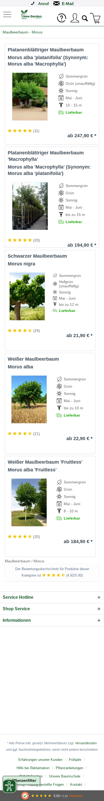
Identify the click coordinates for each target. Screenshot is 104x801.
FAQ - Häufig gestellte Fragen (41, 785)
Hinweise (76, 796)
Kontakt (76, 785)
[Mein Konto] (74, 18)
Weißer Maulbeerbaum (33, 359)
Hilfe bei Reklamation (33, 768)
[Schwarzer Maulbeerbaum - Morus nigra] (27, 296)
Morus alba (20, 366)
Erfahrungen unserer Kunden (40, 760)
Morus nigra (21, 263)
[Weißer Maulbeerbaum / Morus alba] (29, 399)
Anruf (43, 3)
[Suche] (85, 18)
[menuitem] (7, 14)
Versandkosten (86, 743)
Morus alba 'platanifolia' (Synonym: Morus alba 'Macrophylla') (48, 61)
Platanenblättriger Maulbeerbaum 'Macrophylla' (46, 156)
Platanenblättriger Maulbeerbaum (46, 49)
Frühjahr (75, 760)
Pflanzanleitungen (69, 768)
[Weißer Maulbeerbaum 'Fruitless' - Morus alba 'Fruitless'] (29, 502)
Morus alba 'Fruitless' (32, 469)
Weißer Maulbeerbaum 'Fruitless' (45, 462)
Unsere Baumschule (64, 776)
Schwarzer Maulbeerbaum (37, 256)
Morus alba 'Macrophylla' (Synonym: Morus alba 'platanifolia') (49, 170)
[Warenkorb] (95, 18)
